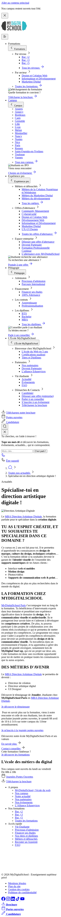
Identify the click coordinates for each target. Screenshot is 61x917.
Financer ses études (32, 291)
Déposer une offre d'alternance (38, 241)
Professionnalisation (32, 305)
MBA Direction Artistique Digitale (23, 516)
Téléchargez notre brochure (20, 412)
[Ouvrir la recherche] (4, 426)
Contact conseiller (11, 748)
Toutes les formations (26, 820)
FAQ (24, 385)
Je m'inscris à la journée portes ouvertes (22, 730)
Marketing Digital (31, 81)
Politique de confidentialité (22, 892)
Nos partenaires (30, 365)
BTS (24, 313)
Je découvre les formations (15, 754)
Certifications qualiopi (33, 354)
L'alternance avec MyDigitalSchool (40, 253)
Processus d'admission (33, 281)
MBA (25, 319)
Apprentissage (29, 302)
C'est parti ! (40, 451)
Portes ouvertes (14, 417)
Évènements (28, 382)
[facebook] (3, 899)
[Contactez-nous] (3, 456)
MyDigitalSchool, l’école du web (32, 790)
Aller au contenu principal (15, 2)
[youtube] (22, 899)
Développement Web (33, 220)
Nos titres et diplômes (26, 835)
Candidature (12, 422)
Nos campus (21, 793)
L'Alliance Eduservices (27, 805)
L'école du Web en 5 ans (35, 351)
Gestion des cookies (18, 889)
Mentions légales (17, 883)
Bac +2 (25, 57)
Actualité (26, 379)
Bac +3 (25, 60)
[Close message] (4, 15)
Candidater (27, 393)
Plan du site (14, 886)
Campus (12, 100)
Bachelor (26, 316)
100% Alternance (31, 295)
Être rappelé (12, 460)
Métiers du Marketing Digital (37, 195)
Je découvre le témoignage (15, 706)
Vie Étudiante (22, 826)
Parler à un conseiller (33, 399)
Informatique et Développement (39, 78)
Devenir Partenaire (32, 244)
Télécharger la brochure (34, 405)
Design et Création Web (34, 75)
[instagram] (8, 899)
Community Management (35, 211)
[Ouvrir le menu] (4, 37)
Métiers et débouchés (26, 838)
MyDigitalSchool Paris (13, 605)
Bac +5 (25, 63)
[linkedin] (13, 899)
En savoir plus (9, 743)
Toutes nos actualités (19, 473)
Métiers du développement (36, 198)
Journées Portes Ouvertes (19, 776)
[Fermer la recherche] (4, 432)
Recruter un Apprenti (26, 841)
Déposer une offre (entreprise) (38, 396)
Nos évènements (24, 802)
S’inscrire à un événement (35, 402)
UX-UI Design (30, 229)
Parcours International (33, 284)
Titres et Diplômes (31, 357)
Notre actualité (22, 796)
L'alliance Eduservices (34, 371)
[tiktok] (18, 899)
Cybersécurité (29, 214)
